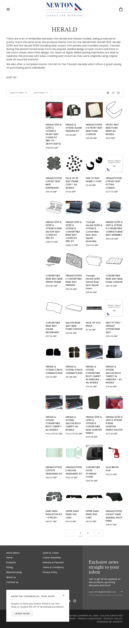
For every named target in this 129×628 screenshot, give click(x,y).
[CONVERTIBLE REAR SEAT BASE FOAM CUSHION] (114, 261)
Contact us (12, 582)
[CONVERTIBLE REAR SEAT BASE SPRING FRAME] (54, 261)
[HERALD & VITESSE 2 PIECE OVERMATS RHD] (54, 352)
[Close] (65, 594)
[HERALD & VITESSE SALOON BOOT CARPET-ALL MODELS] (74, 402)
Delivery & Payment (53, 562)
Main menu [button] (13, 553)
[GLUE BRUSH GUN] (114, 452)
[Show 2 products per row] (108, 92)
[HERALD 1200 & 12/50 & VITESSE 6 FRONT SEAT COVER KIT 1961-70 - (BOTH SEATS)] (54, 110)
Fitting (9, 567)
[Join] (120, 591)
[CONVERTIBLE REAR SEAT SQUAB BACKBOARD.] (54, 308)
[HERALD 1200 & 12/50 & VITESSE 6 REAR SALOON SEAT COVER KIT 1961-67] (54, 207)
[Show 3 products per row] (113, 92)
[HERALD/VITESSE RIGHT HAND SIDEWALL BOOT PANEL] (114, 496)
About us (11, 577)
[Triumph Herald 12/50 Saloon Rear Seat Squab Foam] (94, 261)
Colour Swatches (52, 557)
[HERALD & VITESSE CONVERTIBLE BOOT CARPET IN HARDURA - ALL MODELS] (94, 352)
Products (11, 562)
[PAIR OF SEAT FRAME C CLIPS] (94, 163)
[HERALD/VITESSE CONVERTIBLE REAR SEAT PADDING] (74, 261)
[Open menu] (11, 9)
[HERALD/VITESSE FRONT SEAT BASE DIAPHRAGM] (54, 163)
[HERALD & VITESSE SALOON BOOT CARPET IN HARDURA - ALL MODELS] (114, 352)
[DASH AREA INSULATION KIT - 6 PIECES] (54, 496)
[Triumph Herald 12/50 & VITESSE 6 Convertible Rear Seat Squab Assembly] (94, 207)
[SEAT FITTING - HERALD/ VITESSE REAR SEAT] (114, 308)
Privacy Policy (50, 572)
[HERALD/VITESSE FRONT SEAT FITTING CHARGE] (114, 163)
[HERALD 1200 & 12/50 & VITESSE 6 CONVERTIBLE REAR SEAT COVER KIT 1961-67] (74, 207)
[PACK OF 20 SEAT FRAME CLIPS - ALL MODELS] (74, 163)
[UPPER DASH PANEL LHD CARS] (74, 496)
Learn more (22, 614)
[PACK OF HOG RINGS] (94, 308)
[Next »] (99, 533)
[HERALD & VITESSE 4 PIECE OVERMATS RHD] (74, 352)
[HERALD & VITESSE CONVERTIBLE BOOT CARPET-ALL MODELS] (54, 402)
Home (9, 557)
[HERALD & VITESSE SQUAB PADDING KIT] (74, 110)
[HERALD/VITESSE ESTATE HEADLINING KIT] (54, 452)
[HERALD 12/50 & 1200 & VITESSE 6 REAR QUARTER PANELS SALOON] (114, 402)
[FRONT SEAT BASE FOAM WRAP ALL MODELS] (114, 110)
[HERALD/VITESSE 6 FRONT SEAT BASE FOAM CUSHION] (94, 110)
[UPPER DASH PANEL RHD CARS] (94, 496)
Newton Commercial (79, 616)
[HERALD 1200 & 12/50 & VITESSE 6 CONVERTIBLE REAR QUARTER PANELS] (94, 402)
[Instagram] (74, 601)
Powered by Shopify (110, 622)
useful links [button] (51, 553)
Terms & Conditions (53, 567)
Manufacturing (14, 572)
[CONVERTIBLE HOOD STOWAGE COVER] (94, 452)
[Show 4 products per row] (119, 92)
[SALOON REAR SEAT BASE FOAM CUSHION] (74, 308)
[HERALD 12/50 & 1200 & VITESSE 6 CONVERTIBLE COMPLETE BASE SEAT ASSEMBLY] (114, 207)
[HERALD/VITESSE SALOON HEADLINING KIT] (74, 452)
